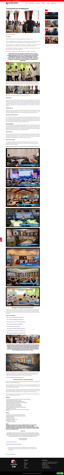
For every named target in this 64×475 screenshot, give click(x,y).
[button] (57, 3)
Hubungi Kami (53, 3)
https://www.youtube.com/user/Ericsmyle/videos (13, 444)
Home (26, 3)
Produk (43, 3)
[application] (34, 3)
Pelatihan (38, 3)
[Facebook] (13, 466)
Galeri (48, 3)
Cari (46, 10)
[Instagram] (15, 466)
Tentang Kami (31, 3)
